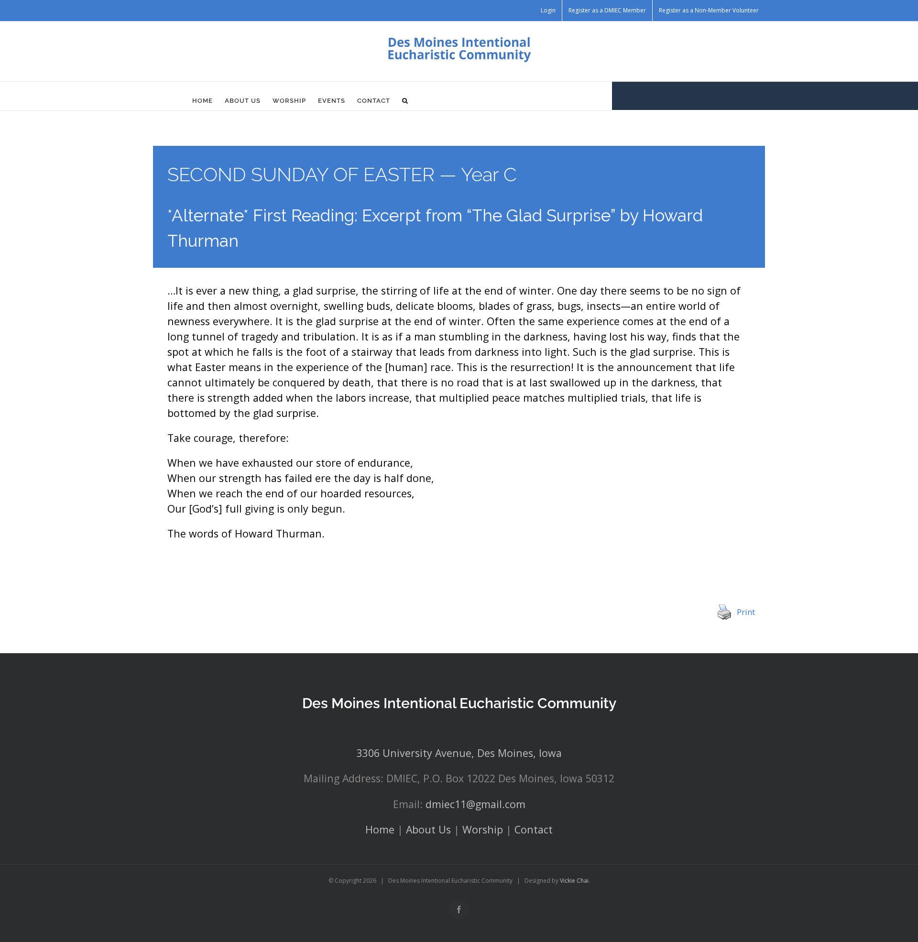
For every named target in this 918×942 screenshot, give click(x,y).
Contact (533, 829)
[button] (405, 100)
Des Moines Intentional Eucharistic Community (459, 703)
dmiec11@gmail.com (475, 804)
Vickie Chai (574, 880)
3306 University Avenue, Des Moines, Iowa (459, 753)
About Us (428, 829)
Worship (482, 829)
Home (379, 829)
